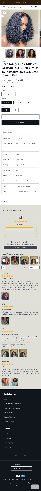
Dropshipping (8, 443)
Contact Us (7, 447)
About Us (7, 399)
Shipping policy (32, 483)
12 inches (19, 102)
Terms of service (21, 483)
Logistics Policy (9, 421)
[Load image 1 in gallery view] (10, 53)
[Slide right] (39, 54)
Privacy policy (11, 483)
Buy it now (20, 122)
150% (5, 110)
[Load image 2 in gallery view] (20, 53)
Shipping (3, 82)
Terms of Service (9, 417)
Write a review (20, 247)
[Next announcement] (37, 2)
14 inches (30, 102)
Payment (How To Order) (12, 404)
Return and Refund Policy (12, 408)
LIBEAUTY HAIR (12, 479)
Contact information (21, 485)
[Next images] (37, 260)
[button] (4, 7)
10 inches (7, 102)
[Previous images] (3, 260)
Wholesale (7, 434)
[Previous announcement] (3, 2)
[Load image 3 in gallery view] (31, 53)
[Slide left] (2, 54)
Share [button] (5, 201)
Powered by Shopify (22, 479)
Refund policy (34, 479)
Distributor (7, 438)
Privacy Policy (8, 412)
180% (15, 110)
